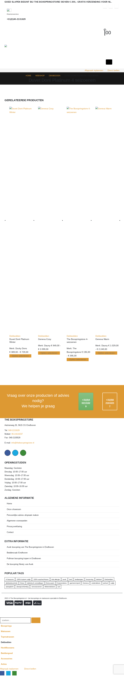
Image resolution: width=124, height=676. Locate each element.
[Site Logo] (25, 46)
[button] (107, 29)
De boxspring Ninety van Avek (20, 564)
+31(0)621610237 (110, 403)
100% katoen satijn (24, 579)
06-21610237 (17, 434)
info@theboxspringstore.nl (22, 443)
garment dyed (75, 583)
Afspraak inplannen (94, 70)
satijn (112, 583)
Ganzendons (62, 583)
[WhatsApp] (116, 6)
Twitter (15, 453)
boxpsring (89, 579)
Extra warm (50, 583)
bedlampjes (79, 579)
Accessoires (6, 659)
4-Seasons (10, 579)
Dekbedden (14, 336)
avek (64, 579)
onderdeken (95, 583)
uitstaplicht (9, 587)
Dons (22, 583)
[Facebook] (105, 6)
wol (59, 587)
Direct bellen (113, 70)
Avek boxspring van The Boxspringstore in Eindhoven (30, 547)
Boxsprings (6, 626)
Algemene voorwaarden (17, 521)
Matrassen (5, 631)
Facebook (8, 453)
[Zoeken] (35, 620)
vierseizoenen (36, 587)
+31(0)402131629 (86, 403)
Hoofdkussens (7, 648)
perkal (105, 583)
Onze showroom (14, 509)
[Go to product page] (21, 220)
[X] (111, 6)
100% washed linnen (41, 579)
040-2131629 (14, 430)
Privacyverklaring (14, 526)
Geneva (86, 583)
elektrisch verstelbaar (35, 583)
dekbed (99, 579)
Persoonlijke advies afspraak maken (23, 515)
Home (9, 504)
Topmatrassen (7, 637)
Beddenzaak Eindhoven (17, 553)
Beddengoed (7, 653)
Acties (4, 664)
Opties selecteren (20, 356)
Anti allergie (55, 579)
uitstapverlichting (22, 587)
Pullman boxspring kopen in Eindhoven (24, 558)
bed (70, 579)
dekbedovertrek (11, 583)
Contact (10, 532)
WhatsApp (23, 453)
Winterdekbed (50, 587)
